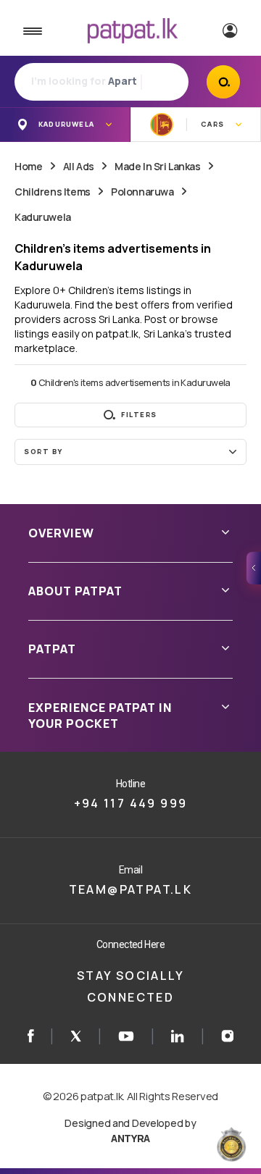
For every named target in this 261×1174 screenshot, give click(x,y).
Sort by (43, 451)
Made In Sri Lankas (157, 166)
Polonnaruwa (142, 191)
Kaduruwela (42, 217)
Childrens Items (52, 191)
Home (28, 166)
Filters (139, 414)
